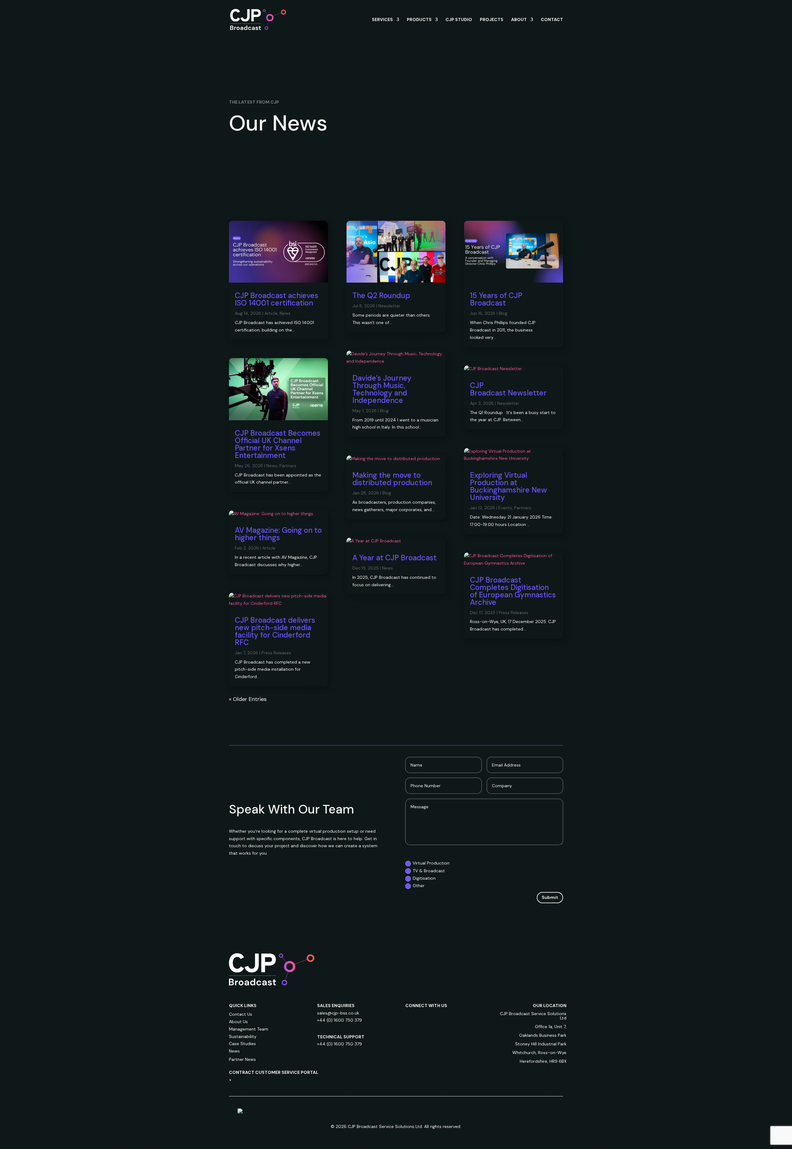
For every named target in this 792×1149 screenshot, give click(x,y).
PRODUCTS (419, 19)
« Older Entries (248, 699)
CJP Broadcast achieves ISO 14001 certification (276, 299)
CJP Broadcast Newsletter (509, 389)
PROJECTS (491, 19)
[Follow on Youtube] (460, 1017)
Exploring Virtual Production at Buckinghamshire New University (508, 486)
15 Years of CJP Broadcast (496, 299)
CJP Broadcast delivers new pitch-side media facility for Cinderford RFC (275, 631)
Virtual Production (431, 863)
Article (271, 313)
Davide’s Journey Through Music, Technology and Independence (381, 389)
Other (418, 885)
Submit (550, 897)
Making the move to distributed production (392, 478)
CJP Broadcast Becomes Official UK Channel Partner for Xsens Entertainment (278, 444)
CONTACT (552, 19)
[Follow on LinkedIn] (410, 1017)
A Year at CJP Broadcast (394, 557)
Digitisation (424, 878)
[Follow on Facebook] (435, 1017)
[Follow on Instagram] (423, 1017)
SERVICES (382, 19)
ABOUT (519, 19)
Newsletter (389, 306)
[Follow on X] (447, 1017)
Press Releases (276, 653)
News (285, 313)
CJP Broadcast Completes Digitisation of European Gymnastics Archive (513, 591)
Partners (287, 465)
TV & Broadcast (429, 870)
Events (505, 507)
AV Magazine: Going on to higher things (278, 533)
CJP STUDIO (459, 19)
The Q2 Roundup (381, 295)
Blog (384, 410)
